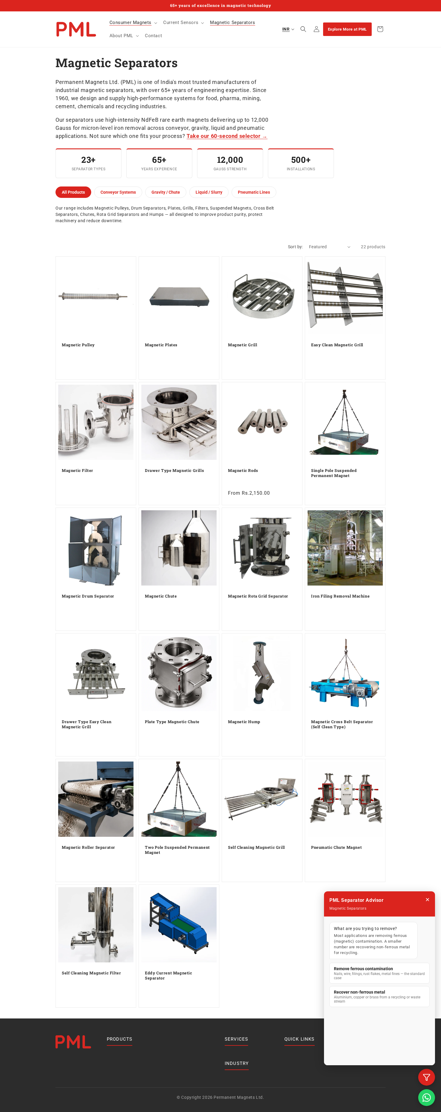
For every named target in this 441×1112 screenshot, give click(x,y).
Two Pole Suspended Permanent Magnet (177, 850)
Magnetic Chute (161, 596)
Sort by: (295, 246)
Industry (237, 1063)
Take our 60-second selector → (227, 136)
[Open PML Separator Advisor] (426, 1077)
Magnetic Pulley (78, 344)
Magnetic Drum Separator (88, 596)
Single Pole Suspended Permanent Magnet (334, 473)
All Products (73, 192)
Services (236, 1039)
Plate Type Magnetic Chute (172, 721)
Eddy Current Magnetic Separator (168, 975)
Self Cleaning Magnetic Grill (256, 847)
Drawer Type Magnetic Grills (174, 470)
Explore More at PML (347, 29)
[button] (133, 22)
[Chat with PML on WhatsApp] (426, 1097)
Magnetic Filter (77, 470)
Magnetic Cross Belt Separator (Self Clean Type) (342, 724)
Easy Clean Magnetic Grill (337, 344)
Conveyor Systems (118, 192)
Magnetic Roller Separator (88, 847)
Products (120, 1039)
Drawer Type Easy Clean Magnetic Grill (86, 724)
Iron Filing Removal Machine (340, 596)
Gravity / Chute (166, 192)
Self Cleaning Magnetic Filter (91, 973)
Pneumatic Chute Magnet (336, 847)
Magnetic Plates (161, 344)
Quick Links (299, 1039)
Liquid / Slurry (209, 192)
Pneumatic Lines (254, 192)
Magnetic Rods (243, 470)
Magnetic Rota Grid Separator (258, 596)
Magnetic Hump (244, 721)
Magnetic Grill (242, 344)
